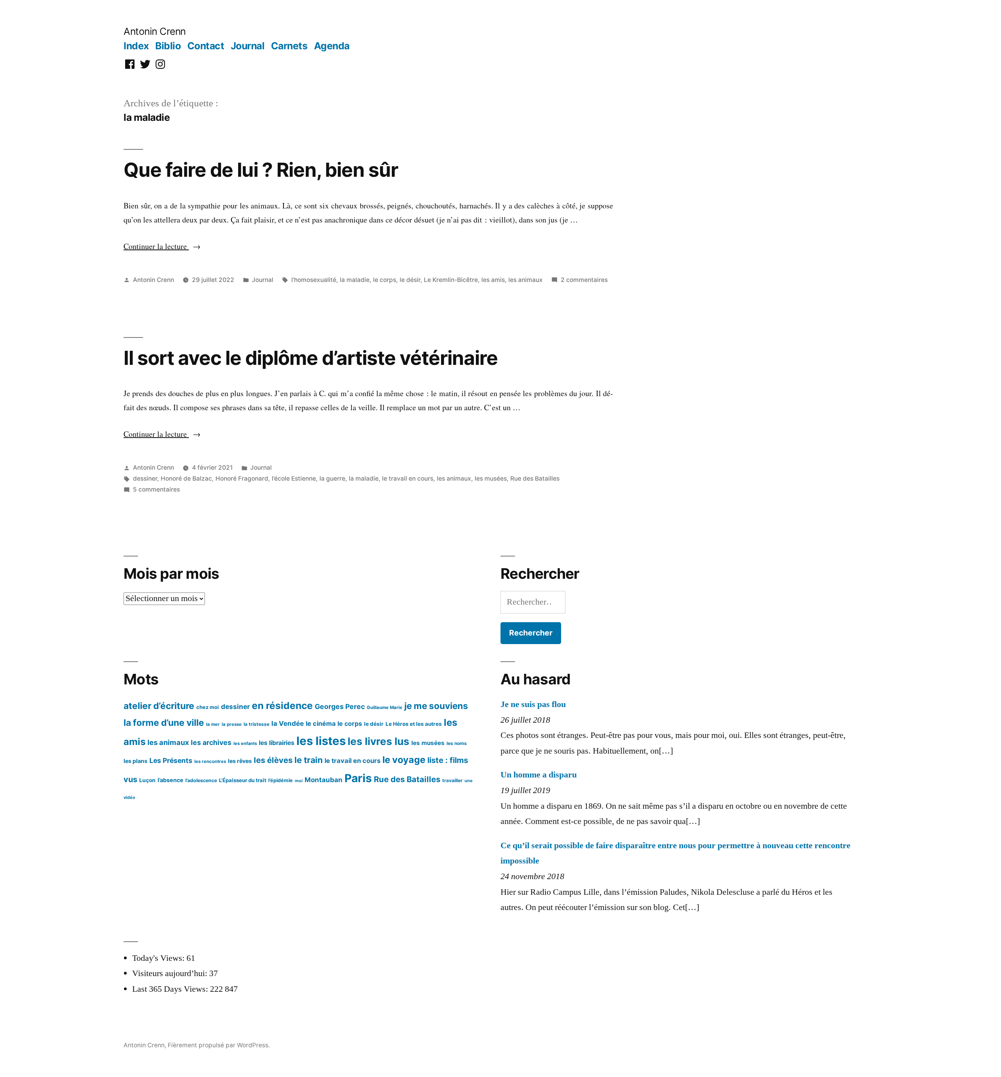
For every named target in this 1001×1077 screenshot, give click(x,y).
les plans (135, 760)
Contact (205, 46)
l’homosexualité (313, 280)
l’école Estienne (294, 478)
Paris (358, 778)
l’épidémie (280, 780)
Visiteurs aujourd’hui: (170, 973)
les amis (493, 280)
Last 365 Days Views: (171, 989)
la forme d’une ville (164, 722)
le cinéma (320, 723)
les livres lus (378, 741)
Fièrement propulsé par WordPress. (219, 1045)
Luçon (147, 780)
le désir (410, 280)
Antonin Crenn (155, 31)
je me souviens (436, 705)
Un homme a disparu (538, 774)
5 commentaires (156, 489)
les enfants (245, 743)
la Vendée (287, 723)
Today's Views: (159, 958)
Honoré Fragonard (241, 478)
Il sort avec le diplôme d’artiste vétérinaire (311, 358)
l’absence (170, 780)
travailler (452, 780)
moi (299, 780)
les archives (211, 742)
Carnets (289, 46)
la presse (232, 724)
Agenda (332, 46)
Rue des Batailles (535, 478)
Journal (248, 46)
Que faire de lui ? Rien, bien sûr (261, 169)
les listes (321, 741)
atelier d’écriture (159, 705)
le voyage (403, 759)
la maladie (355, 280)
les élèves (273, 760)
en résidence (282, 705)
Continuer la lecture (162, 246)
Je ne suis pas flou (533, 704)
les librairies (276, 743)
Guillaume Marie (384, 707)
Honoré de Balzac (186, 478)
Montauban (324, 780)
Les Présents (170, 760)
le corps (384, 280)
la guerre (332, 478)
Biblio (168, 46)
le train (308, 760)
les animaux (525, 280)
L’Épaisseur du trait (242, 780)
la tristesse (256, 724)
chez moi (207, 707)
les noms (457, 743)
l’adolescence (201, 780)
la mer (213, 724)
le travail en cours (407, 478)
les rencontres (210, 761)
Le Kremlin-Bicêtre (451, 280)
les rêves (240, 760)
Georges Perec (340, 706)
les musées (491, 478)
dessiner (145, 478)
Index (136, 46)
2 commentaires (584, 280)
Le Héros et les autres (414, 724)
